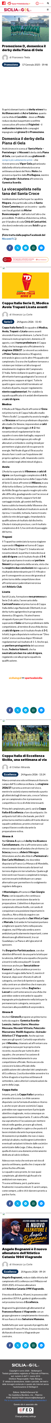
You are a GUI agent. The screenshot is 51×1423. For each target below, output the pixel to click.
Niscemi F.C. (9, 238)
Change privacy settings (25, 1416)
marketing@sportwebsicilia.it (34, 1400)
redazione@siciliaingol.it (34, 1397)
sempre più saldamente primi (17, 159)
